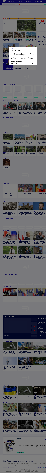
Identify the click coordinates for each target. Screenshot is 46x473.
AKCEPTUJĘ (33, 63)
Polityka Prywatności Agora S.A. (19, 61)
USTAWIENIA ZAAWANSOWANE (14, 63)
